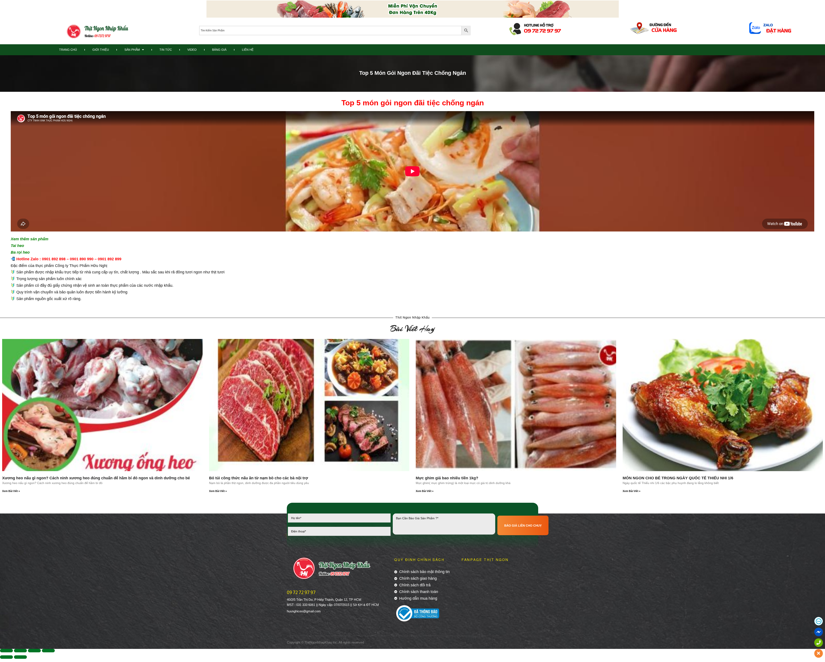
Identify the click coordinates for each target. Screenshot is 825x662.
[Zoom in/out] (48, 650)
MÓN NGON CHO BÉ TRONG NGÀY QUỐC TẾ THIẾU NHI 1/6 (678, 478)
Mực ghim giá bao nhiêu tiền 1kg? (447, 478)
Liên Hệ (248, 49)
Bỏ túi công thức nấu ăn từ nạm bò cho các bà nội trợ (258, 478)
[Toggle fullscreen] (34, 650)
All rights (345, 642)
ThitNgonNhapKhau (318, 642)
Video (192, 49)
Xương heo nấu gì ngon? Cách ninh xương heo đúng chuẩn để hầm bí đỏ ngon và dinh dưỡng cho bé (96, 478)
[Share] (20, 650)
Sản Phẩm (132, 49)
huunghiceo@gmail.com (304, 611)
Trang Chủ (68, 49)
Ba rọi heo (20, 252)
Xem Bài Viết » (11, 491)
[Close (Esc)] (6, 650)
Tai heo (17, 246)
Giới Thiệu (100, 49)
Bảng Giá (219, 49)
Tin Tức (165, 49)
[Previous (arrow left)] (6, 657)
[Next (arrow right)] (20, 657)
